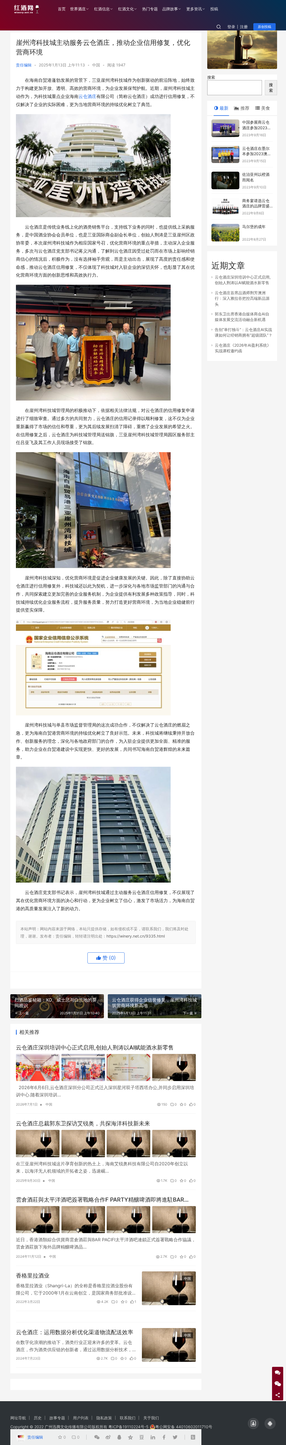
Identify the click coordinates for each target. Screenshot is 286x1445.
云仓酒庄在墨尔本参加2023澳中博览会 (256, 154)
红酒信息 (102, 8)
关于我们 (151, 1417)
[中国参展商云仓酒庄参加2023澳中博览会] (225, 128)
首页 (62, 8)
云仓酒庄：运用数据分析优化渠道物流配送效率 (74, 1332)
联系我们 (127, 1417)
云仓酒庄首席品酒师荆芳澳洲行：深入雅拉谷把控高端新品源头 (242, 298)
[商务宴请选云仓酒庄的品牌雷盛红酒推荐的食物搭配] (225, 206)
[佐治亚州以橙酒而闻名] (225, 180)
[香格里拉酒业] (169, 1288)
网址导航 (18, 1417)
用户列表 (81, 1417)
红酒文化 (126, 8)
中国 (96, 65)
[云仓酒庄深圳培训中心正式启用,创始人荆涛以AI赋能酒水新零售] (106, 1067)
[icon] (253, 1423)
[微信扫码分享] (97, 1437)
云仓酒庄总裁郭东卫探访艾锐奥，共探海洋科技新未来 (83, 1123)
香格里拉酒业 (32, 1275)
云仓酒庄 (87, 96)
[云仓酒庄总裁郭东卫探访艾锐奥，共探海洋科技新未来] (106, 1143)
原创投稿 (264, 27)
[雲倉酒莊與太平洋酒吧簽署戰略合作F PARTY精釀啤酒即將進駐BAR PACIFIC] (106, 1219)
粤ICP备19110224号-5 (128, 1426)
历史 (38, 1417)
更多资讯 (194, 8)
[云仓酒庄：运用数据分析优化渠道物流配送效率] (169, 1345)
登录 (231, 26)
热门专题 (150, 8)
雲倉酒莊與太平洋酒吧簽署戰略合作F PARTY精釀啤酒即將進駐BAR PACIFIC (100, 1199)
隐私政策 (104, 1417)
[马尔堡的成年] (225, 232)
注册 (244, 26)
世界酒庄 (78, 8)
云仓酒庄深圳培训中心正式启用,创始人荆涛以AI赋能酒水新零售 (95, 1047)
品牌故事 (170, 8)
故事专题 (57, 1417)
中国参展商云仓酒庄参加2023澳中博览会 (256, 127)
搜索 (211, 77)
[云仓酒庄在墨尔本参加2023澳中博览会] (225, 154)
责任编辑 (24, 65)
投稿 (214, 8)
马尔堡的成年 (254, 226)
